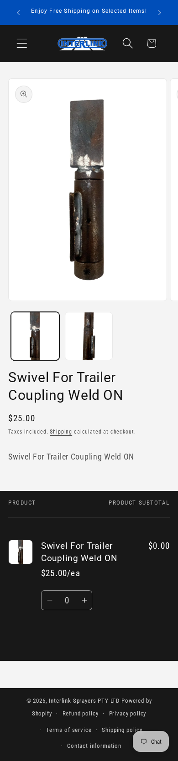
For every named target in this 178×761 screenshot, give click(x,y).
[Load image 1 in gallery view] (35, 336)
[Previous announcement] (18, 13)
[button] (22, 43)
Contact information (94, 745)
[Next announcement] (160, 13)
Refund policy (81, 713)
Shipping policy (122, 729)
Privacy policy (128, 713)
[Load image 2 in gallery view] (89, 336)
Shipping (61, 432)
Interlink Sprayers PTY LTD (84, 700)
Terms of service (68, 729)
